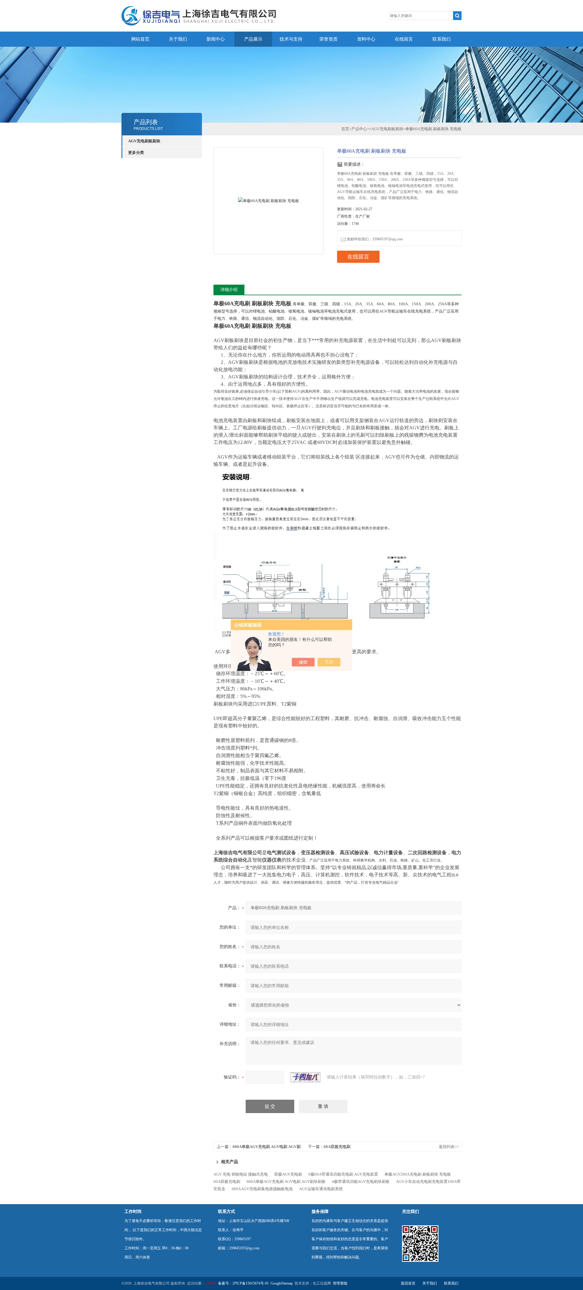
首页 (345, 129)
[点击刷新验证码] (305, 1077)
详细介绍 (228, 289)
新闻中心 (215, 39)
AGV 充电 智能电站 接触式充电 (240, 1174)
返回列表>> (449, 1146)
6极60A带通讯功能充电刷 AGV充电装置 (343, 1174)
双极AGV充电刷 (288, 1174)
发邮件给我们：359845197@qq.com (375, 239)
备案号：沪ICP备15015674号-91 (243, 1283)
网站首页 (140, 39)
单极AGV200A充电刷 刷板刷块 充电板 (417, 1174)
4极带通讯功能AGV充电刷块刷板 (361, 1181)
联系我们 (441, 39)
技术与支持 (291, 39)
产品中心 (359, 129)
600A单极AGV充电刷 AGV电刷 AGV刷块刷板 (286, 1181)
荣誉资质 (328, 39)
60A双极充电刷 (337, 1146)
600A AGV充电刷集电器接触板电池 (262, 1189)
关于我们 (178, 39)
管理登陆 (340, 1283)
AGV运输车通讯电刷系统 (321, 1189)
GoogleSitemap (282, 1283)
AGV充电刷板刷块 (144, 141)
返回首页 (408, 1283)
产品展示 (253, 39)
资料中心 (366, 39)
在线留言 (404, 39)
